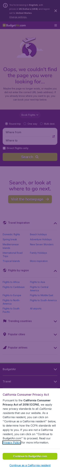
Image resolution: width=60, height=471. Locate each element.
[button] (30, 465)
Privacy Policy (12, 442)
